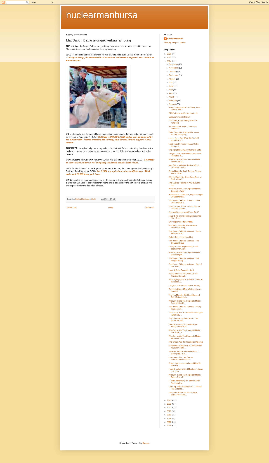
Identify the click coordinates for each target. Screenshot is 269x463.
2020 (169, 411)
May (171, 90)
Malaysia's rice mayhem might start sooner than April (183, 248)
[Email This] (102, 199)
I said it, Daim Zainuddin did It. (181, 270)
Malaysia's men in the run (179, 117)
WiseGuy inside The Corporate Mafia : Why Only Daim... (185, 337)
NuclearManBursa (175, 39)
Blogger (146, 443)
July (171, 82)
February (173, 101)
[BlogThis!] (105, 199)
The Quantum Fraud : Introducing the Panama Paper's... (184, 207)
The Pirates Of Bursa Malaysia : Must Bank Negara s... (184, 201)
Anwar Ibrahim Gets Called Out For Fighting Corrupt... (183, 275)
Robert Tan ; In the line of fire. (181, 237)
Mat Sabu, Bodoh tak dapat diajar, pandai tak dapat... (183, 394)
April (171, 93)
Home (110, 208)
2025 (169, 57)
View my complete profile (174, 43)
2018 (169, 418)
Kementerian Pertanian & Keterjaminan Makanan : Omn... (185, 347)
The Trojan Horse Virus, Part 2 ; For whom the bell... (183, 319)
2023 (169, 400)
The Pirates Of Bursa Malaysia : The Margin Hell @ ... (184, 259)
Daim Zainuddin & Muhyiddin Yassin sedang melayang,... (184, 133)
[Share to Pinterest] (114, 199)
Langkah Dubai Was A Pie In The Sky (184, 285)
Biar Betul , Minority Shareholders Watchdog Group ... (183, 226)
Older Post (149, 208)
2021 (169, 407)
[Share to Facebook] (111, 199)
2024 (169, 61)
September (174, 75)
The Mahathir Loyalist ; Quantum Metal (185, 150)
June (171, 86)
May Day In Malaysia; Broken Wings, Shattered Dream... (184, 166)
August (172, 79)
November (173, 68)
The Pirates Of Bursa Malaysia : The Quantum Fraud (184, 242)
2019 (169, 415)
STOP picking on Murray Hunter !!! (183, 113)
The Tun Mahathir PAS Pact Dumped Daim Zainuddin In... (184, 296)
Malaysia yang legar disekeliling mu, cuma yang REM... (184, 352)
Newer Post (72, 208)
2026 (169, 54)
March (172, 97)
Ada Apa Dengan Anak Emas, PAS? (184, 212)
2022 (169, 404)
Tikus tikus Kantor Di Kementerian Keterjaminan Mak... (183, 325)
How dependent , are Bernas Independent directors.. (181, 358)
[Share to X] (108, 199)
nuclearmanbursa (102, 15)
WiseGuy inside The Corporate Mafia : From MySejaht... (185, 302)
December (173, 64)
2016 (169, 426)
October (172, 72)
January (172, 104)
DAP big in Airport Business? (181, 222)
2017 (169, 422)
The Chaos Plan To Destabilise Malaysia (186, 342)
